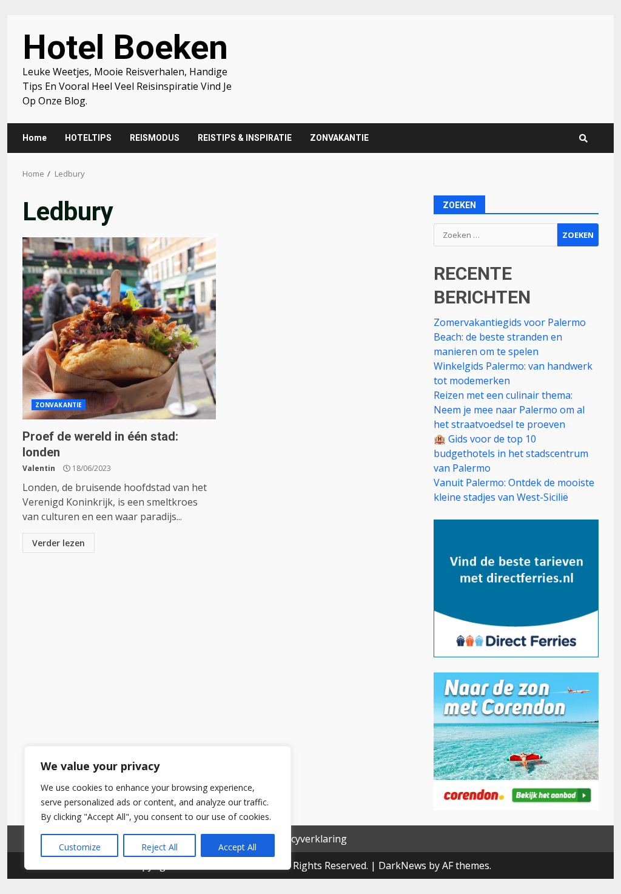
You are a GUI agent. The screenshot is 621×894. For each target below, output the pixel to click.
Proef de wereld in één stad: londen (119, 328)
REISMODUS (155, 138)
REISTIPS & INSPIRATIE (245, 138)
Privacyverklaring (307, 838)
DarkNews (402, 865)
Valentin (38, 468)
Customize (80, 847)
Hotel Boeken (125, 47)
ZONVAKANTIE (339, 138)
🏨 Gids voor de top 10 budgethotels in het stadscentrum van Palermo (511, 453)
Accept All (237, 847)
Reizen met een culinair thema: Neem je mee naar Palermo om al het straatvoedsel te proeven (509, 409)
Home (34, 138)
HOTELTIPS (88, 138)
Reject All (159, 847)
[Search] (583, 138)
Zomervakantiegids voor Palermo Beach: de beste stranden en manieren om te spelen (510, 337)
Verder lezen (58, 543)
